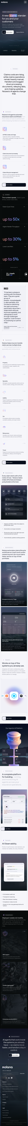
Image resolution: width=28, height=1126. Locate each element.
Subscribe (22, 1073)
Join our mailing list (6, 1070)
